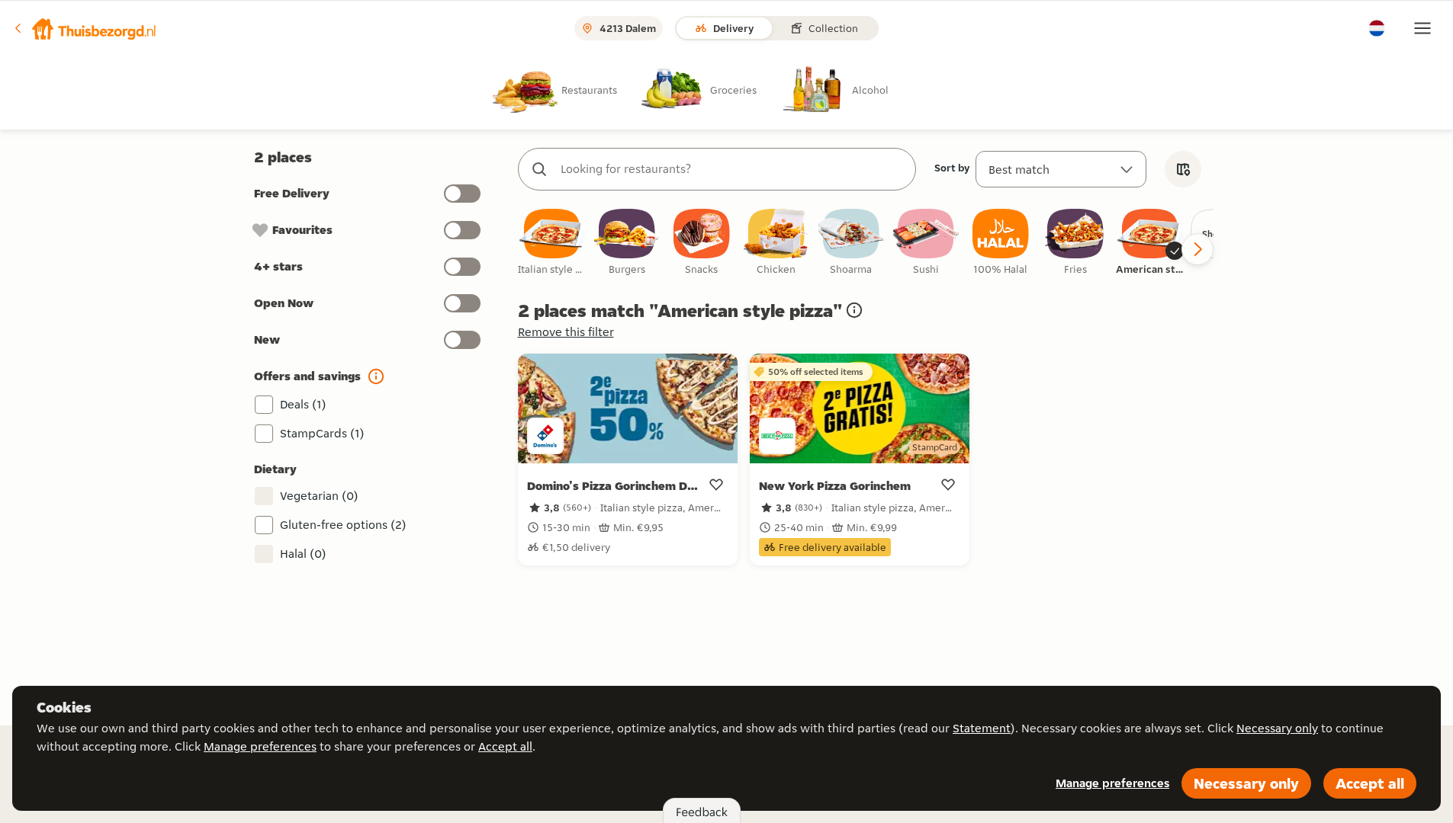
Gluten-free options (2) (343, 525)
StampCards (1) (322, 433)
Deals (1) (303, 404)
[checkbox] (552, 243)
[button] (84, 28)
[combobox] (732, 169)
